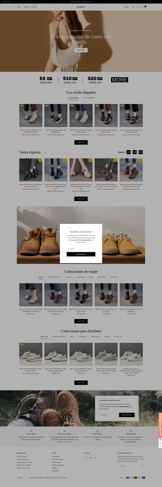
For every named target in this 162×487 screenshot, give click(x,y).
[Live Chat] (160, 443)
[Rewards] (160, 439)
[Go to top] (160, 446)
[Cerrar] (99, 226)
